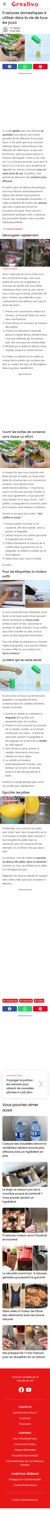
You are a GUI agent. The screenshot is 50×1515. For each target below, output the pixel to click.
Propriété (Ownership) (25, 1455)
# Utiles (39, 1000)
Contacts (25, 1418)
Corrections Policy (25, 1444)
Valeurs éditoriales (25, 1450)
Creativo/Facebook (14, 228)
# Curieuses (10, 1000)
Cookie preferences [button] (25, 1485)
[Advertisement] (25, 100)
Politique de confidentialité (25, 1479)
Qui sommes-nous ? (25, 1412)
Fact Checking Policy (25, 1438)
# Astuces (26, 1000)
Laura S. (16, 27)
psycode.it (25, 1424)
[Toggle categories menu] (4, 4)
